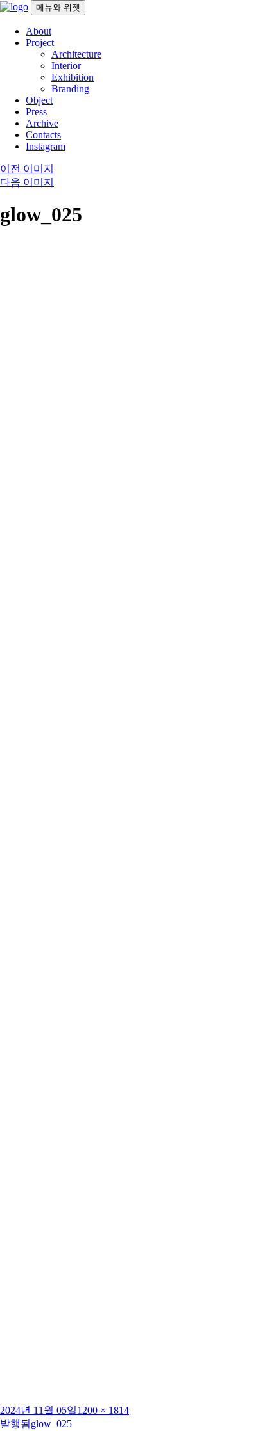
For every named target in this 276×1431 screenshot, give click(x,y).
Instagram (45, 146)
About (38, 31)
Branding (70, 88)
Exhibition (72, 77)
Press (36, 111)
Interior (66, 65)
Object (39, 100)
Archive (42, 123)
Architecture (76, 54)
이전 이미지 (27, 168)
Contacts (43, 134)
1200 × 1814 (103, 1410)
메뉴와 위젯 (58, 7)
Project (40, 42)
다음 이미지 (27, 182)
